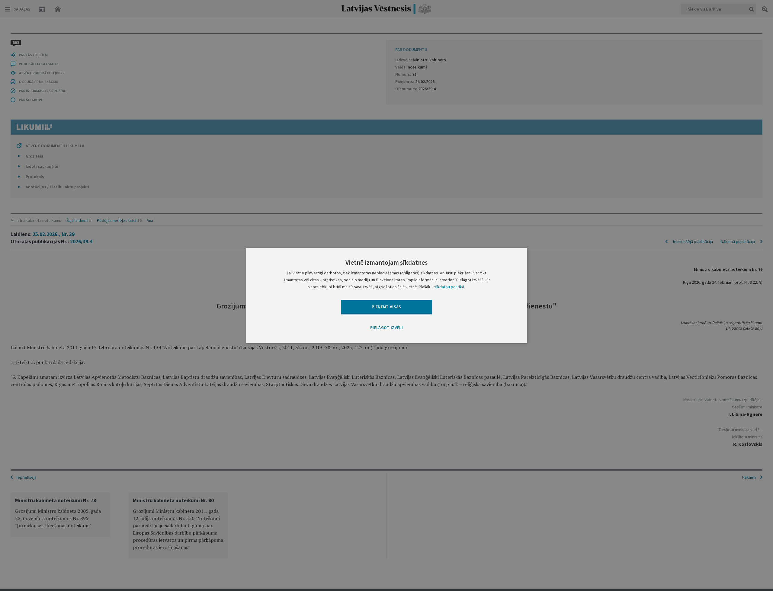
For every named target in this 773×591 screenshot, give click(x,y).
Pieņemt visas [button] (386, 306)
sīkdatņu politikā (449, 287)
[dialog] (386, 295)
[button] (386, 327)
